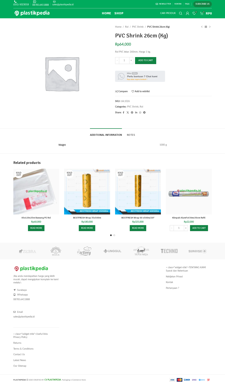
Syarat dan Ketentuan (177, 271)
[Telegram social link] (144, 112)
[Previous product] (202, 27)
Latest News (19, 360)
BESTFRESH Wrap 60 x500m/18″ (137, 217)
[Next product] (210, 27)
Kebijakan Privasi (174, 277)
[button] (199, 228)
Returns (17, 343)
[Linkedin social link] (136, 112)
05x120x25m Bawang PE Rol (36, 217)
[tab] (106, 133)
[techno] (169, 251)
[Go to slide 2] (114, 235)
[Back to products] (206, 27)
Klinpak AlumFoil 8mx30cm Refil (188, 217)
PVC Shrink (138, 27)
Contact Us (19, 354)
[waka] (56, 251)
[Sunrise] (197, 251)
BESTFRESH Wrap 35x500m (87, 217)
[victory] (84, 251)
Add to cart (145, 60)
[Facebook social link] (124, 112)
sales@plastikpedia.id (63, 4)
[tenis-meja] (141, 251)
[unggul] (112, 251)
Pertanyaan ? (172, 288)
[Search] (180, 13)
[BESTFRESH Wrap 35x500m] (87, 192)
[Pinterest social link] (132, 112)
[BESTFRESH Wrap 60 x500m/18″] (138, 192)
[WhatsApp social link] (140, 112)
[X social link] (128, 112)
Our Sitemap (19, 366)
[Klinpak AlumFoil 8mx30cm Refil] (189, 192)
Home (118, 27)
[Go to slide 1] (111, 235)
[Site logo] (32, 13)
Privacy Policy (20, 337)
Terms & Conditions (23, 349)
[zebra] (27, 251)
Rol (126, 27)
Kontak (169, 282)
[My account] (187, 13)
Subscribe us (203, 4)
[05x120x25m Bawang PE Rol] (36, 192)
